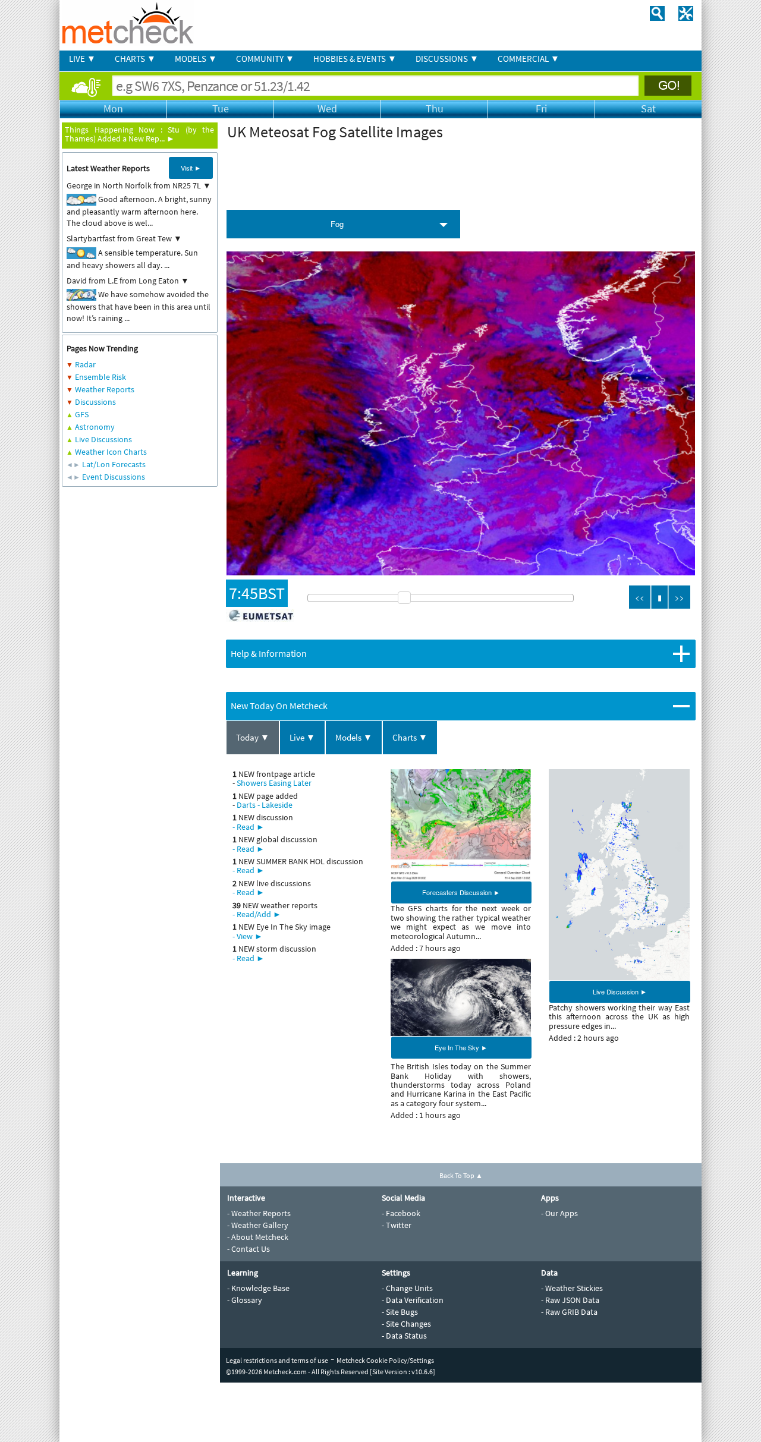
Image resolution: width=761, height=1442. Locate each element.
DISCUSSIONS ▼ (447, 58)
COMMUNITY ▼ (265, 58)
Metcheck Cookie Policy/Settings (385, 1360)
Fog (337, 223)
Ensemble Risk (100, 376)
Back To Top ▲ (461, 1175)
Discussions (95, 401)
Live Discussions (103, 439)
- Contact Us (248, 1248)
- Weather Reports (259, 1213)
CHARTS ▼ (135, 58)
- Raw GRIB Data (569, 1311)
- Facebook (401, 1213)
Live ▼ (302, 737)
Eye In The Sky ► (461, 1047)
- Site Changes (406, 1323)
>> (679, 597)
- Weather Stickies (572, 1288)
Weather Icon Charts (111, 451)
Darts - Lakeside (265, 804)
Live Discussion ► (620, 991)
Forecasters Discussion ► (461, 892)
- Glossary (244, 1300)
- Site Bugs (400, 1311)
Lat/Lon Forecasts (114, 464)
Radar (85, 364)
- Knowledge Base (258, 1288)
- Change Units (407, 1288)
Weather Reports (104, 389)
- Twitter (396, 1225)
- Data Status (404, 1335)
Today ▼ (252, 737)
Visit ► (191, 167)
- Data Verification (413, 1300)
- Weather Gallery (257, 1225)
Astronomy (95, 426)
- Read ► (248, 826)
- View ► (247, 936)
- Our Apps (559, 1213)
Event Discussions (113, 476)
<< (639, 597)
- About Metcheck (257, 1237)
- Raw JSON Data (570, 1300)
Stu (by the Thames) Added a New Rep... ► (139, 134)
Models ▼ (353, 737)
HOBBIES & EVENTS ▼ (355, 58)
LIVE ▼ (82, 58)
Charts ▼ (409, 737)
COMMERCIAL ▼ (528, 58)
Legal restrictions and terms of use (277, 1360)
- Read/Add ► (256, 914)
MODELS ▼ (196, 58)
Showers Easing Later (274, 782)
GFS (82, 414)
